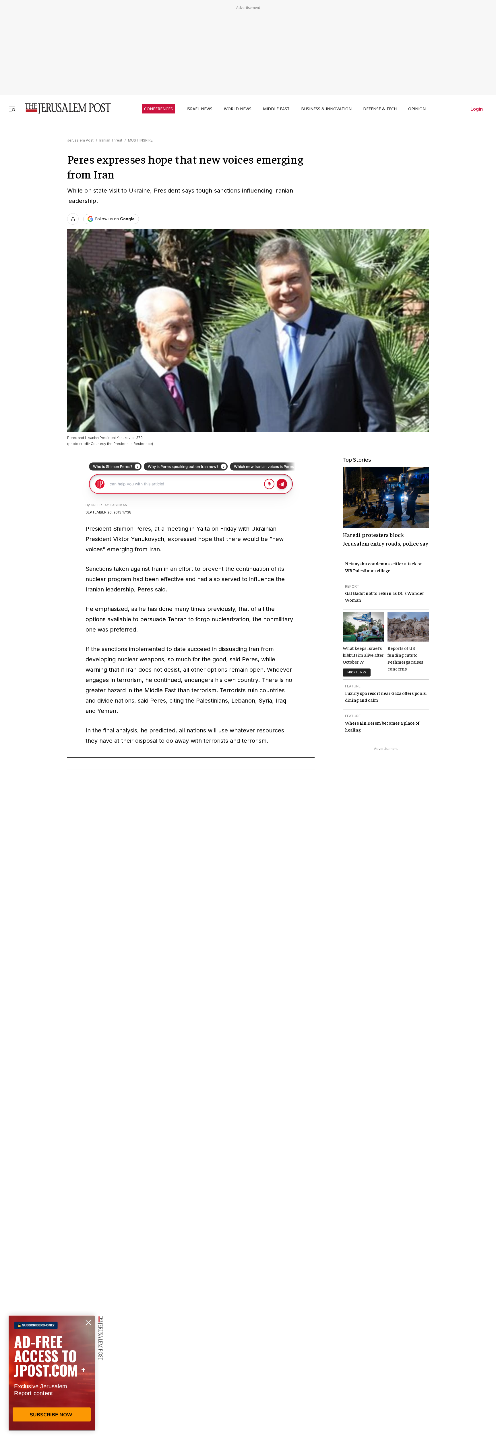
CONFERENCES (158, 109)
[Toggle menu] (12, 109)
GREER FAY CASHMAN (109, 505)
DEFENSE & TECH (380, 109)
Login (476, 109)
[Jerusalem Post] (64, 109)
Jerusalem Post (80, 140)
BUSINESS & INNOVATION (326, 109)
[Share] (73, 219)
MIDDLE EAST (276, 109)
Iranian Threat (110, 140)
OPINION (417, 109)
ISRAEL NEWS (199, 109)
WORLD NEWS (237, 109)
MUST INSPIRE (140, 140)
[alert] (52, 1373)
